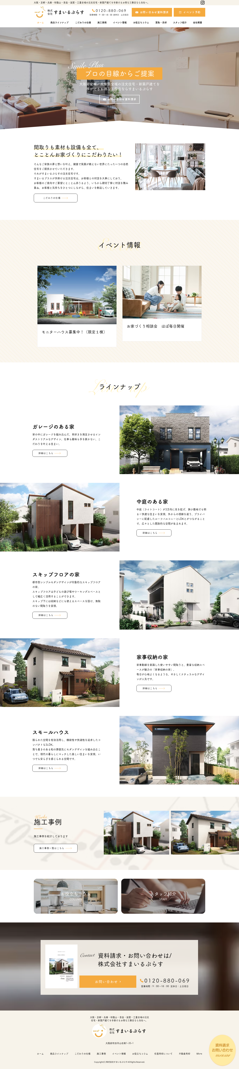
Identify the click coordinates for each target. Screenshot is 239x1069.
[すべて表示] (222, 1050)
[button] (161, 21)
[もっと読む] (76, 896)
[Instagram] (202, 2)
